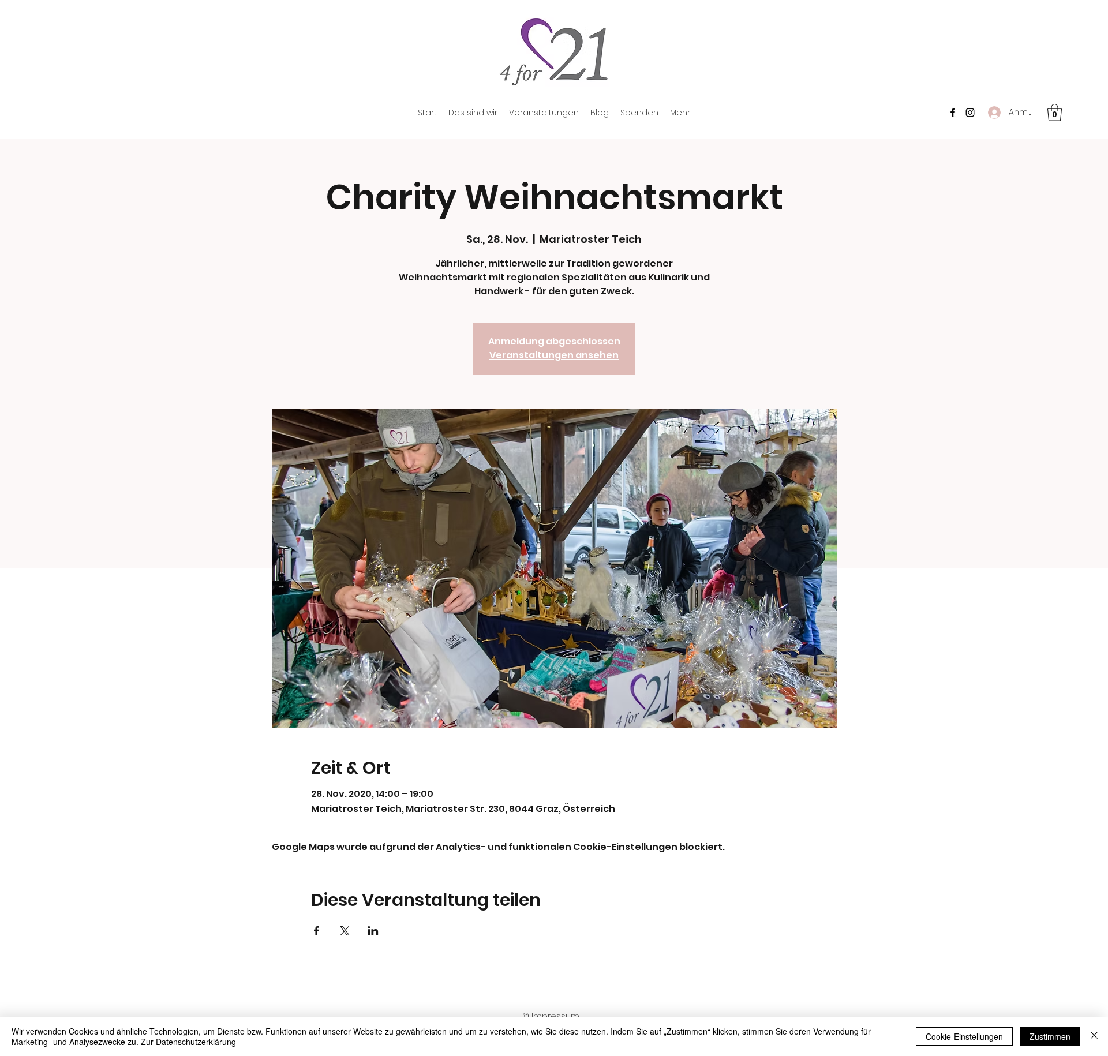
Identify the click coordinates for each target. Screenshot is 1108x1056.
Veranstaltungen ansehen (554, 355)
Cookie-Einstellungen (964, 1036)
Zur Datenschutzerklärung (188, 1041)
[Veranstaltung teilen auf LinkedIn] (373, 930)
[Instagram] (970, 112)
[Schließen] (1094, 1036)
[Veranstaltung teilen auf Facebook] (316, 930)
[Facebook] (953, 112)
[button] (1054, 112)
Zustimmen (1050, 1036)
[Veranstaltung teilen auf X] (344, 930)
